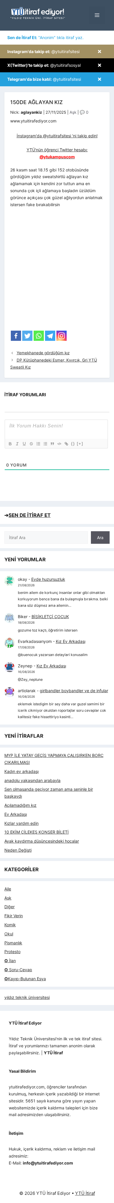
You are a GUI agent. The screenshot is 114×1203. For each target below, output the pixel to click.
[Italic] (16, 443)
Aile (7, 888)
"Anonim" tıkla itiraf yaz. (45, 37)
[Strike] (30, 443)
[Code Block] (59, 443)
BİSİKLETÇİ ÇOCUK (50, 616)
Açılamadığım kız (20, 805)
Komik (10, 924)
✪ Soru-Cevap (18, 969)
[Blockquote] (52, 443)
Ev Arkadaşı (15, 814)
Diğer (9, 906)
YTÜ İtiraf (85, 1193)
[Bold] (9, 443)
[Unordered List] (45, 443)
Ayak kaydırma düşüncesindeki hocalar (41, 841)
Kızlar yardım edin (21, 823)
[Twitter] (27, 336)
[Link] (66, 443)
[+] (80, 443)
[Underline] (23, 443)
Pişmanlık (13, 942)
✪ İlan (10, 960)
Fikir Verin (13, 915)
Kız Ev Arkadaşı (70, 641)
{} (73, 443)
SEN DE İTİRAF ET (29, 515)
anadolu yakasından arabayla (32, 780)
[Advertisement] (57, 271)
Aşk (73, 112)
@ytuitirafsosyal (44, 65)
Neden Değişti (18, 850)
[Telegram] (50, 336)
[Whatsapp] (39, 336)
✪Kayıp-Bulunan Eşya (25, 978)
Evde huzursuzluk (48, 579)
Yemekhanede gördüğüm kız (43, 352)
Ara (100, 537)
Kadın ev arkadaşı (21, 771)
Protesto (12, 951)
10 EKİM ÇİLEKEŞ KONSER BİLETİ (36, 832)
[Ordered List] (38, 443)
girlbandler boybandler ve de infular (74, 690)
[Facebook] (16, 336)
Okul (8, 933)
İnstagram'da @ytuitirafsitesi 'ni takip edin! (57, 135)
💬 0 (84, 112)
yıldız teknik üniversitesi (27, 997)
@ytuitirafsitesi (43, 51)
